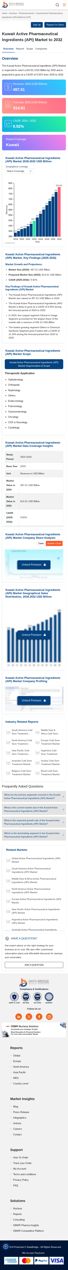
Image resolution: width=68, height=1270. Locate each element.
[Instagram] (49, 1016)
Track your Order (22, 1163)
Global (16, 1055)
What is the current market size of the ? (31, 809)
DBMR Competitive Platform (28, 1230)
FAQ (15, 1185)
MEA (16, 1077)
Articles (17, 1123)
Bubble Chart (54, 543)
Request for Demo (55, 25)
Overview (8, 48)
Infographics (19, 1117)
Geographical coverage (17, 166)
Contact (17, 1134)
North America (21, 1066)
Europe (17, 1061)
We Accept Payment (34, 1253)
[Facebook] (39, 1016)
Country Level (20, 1083)
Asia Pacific (19, 1072)
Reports (20, 48)
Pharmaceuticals (26, 13)
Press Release (21, 1112)
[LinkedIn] (18, 1016)
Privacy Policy (21, 1179)
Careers (17, 1128)
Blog (15, 1106)
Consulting (19, 1219)
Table (41, 543)
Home (4, 13)
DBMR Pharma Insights (26, 1225)
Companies (41, 48)
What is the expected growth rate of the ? (32, 822)
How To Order (20, 1157)
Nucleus (13, 13)
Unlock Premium (32, 564)
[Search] (58, 5)
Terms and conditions (24, 1174)
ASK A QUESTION (34, 965)
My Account (19, 1168)
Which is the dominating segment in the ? (32, 835)
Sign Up (37, 25)
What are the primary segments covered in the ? (32, 796)
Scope (29, 48)
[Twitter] (29, 1016)
